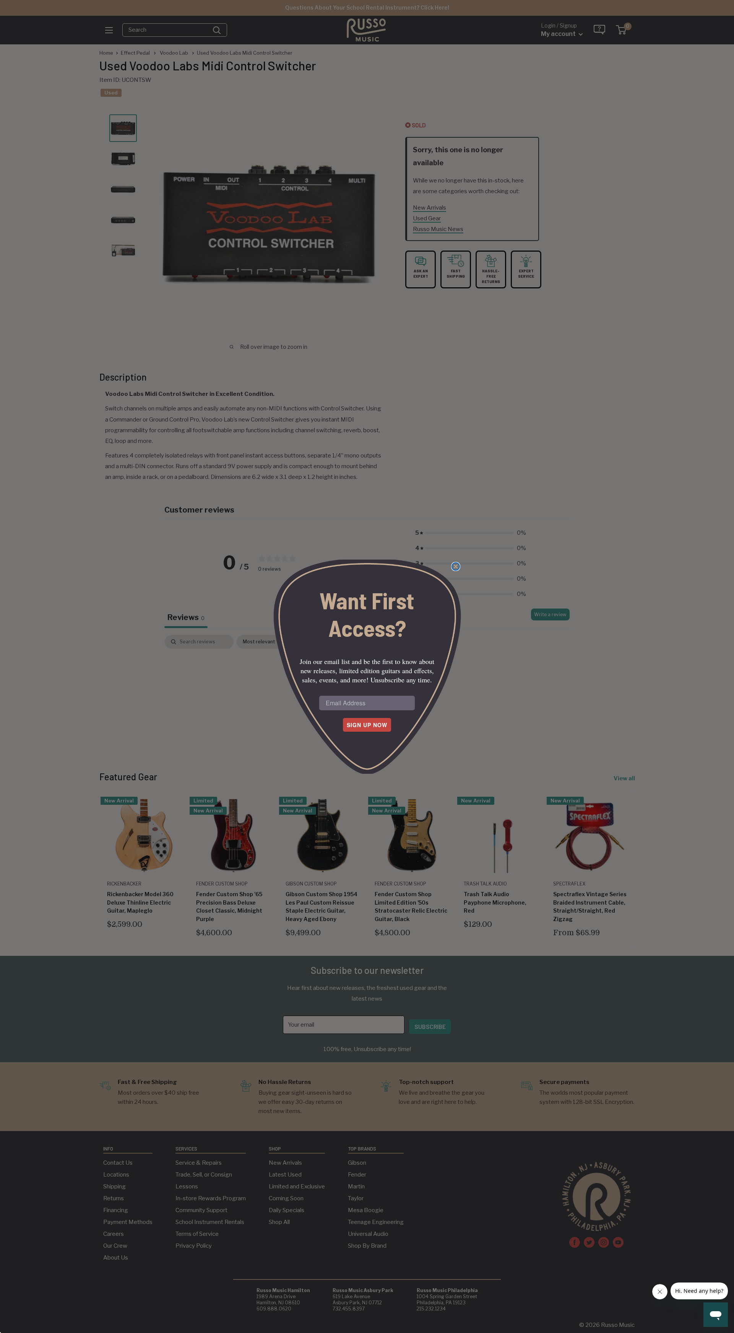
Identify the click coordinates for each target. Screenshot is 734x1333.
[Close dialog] (456, 566)
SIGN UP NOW (367, 725)
